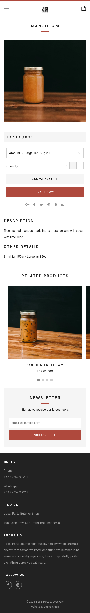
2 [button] (43, 380)
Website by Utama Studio (45, 606)
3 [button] (47, 380)
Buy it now (45, 191)
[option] (45, 81)
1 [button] (38, 380)
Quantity (12, 166)
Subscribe (43, 435)
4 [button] (51, 380)
